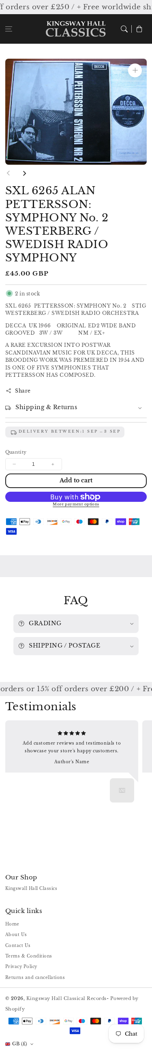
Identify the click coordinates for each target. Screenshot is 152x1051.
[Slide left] (8, 173)
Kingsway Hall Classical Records (66, 998)
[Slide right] (24, 173)
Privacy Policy (21, 966)
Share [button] (23, 391)
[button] (8, 28)
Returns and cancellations (35, 977)
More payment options (76, 504)
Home (12, 924)
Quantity (16, 452)
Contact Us (18, 945)
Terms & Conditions (28, 956)
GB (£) (20, 1044)
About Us (16, 934)
